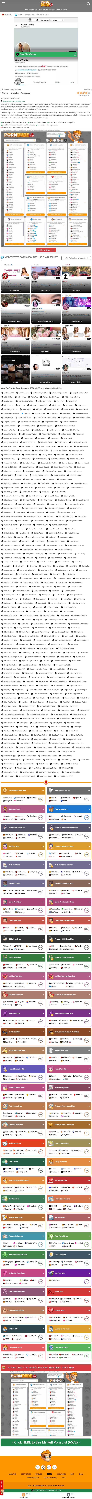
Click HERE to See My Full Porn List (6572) (46, 1442)
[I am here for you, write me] (37, 1467)
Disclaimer (87, 89)
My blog (48, 1467)
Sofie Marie (45, 291)
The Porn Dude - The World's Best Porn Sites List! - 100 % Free (40, 1367)
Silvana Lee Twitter (14, 321)
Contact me (26, 1474)
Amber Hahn (75, 351)
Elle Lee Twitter (45, 382)
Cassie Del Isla (76, 382)
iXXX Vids (75, 291)
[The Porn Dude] (46, 4)
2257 (72, 1474)
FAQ (63, 1477)
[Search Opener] (88, 4)
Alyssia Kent (45, 351)
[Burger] (3, 4)
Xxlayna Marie (14, 291)
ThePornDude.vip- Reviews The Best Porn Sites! (50, 1486)
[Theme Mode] (54, 1467)
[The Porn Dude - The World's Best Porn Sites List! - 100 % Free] (46, 1403)
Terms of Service (51, 1477)
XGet (14, 382)
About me (12, 1474)
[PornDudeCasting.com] (43, 1467)
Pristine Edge (14, 351)
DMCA (81, 1474)
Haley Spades (75, 321)
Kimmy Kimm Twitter (45, 321)
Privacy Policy (33, 1477)
